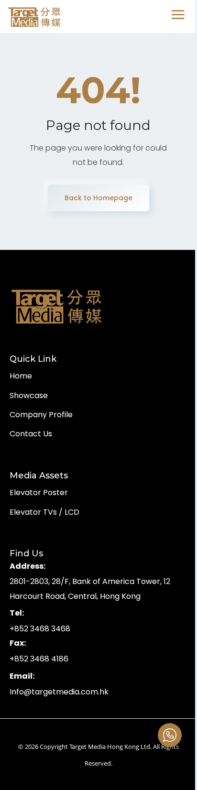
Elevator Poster (39, 492)
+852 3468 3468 (40, 628)
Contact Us (31, 433)
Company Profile (41, 414)
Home (21, 375)
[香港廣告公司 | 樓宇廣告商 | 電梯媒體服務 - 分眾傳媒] (35, 17)
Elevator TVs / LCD (44, 512)
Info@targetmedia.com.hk (59, 691)
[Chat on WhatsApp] (170, 735)
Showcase (29, 395)
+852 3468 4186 (39, 658)
